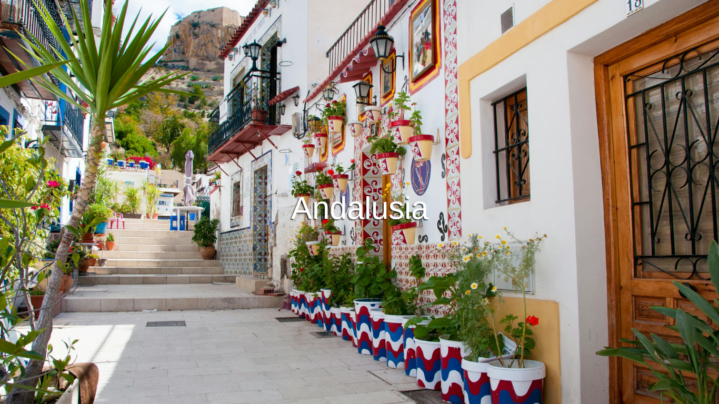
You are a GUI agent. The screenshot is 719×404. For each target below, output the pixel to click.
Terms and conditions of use (280, 394)
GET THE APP (332, 230)
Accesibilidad (472, 394)
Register (393, 230)
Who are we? (417, 394)
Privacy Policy (360, 394)
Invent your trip (359, 201)
